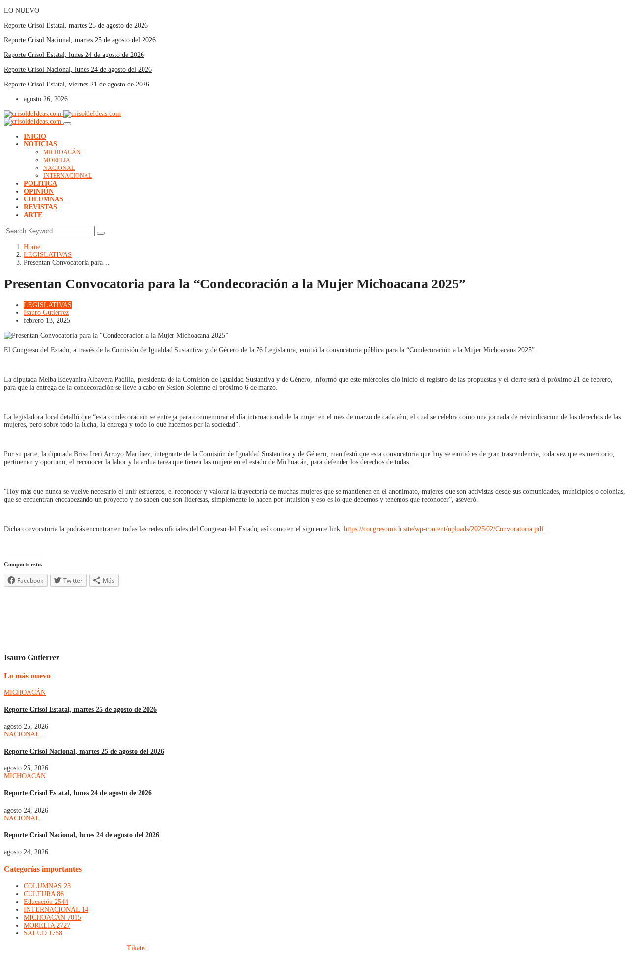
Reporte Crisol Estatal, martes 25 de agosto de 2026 (76, 25)
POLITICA (40, 183)
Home (32, 247)
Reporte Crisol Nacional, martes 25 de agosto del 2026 (80, 40)
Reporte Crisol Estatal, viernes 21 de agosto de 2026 (76, 84)
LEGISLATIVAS (48, 254)
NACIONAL (59, 168)
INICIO (35, 136)
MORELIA (56, 160)
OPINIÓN (39, 191)
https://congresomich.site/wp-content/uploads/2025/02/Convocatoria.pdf (443, 529)
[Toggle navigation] (67, 123)
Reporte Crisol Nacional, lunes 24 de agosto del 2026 (78, 69)
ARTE (33, 215)
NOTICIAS (40, 144)
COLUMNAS (43, 199)
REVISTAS (40, 207)
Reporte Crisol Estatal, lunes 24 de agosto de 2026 (74, 54)
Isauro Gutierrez (46, 312)
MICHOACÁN (62, 152)
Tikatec (137, 948)
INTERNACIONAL (67, 175)
